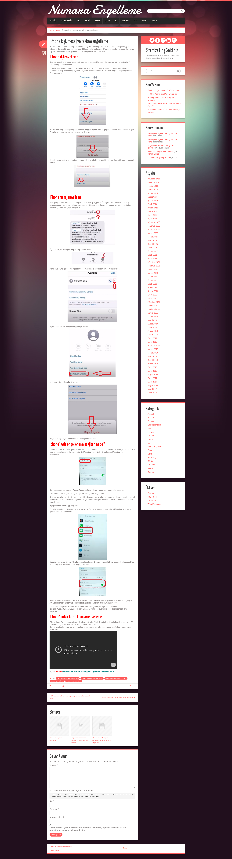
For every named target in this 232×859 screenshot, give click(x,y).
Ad (52, 801)
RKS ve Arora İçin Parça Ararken (162, 94)
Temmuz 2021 (154, 266)
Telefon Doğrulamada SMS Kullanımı (164, 90)
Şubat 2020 (153, 324)
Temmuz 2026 (154, 182)
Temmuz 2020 (154, 306)
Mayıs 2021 (153, 273)
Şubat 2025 (153, 244)
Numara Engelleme (94, 9)
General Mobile (66, 20)
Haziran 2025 (154, 229)
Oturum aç (152, 493)
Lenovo (107, 20)
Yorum (54, 765)
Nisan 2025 (153, 237)
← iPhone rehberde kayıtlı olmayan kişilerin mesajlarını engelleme (70, 697)
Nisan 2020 (153, 316)
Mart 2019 (152, 356)
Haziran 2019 (154, 345)
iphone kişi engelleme (57, 681)
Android (53, 20)
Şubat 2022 (153, 251)
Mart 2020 (152, 320)
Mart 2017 (152, 389)
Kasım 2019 (153, 335)
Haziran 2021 (154, 269)
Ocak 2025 (152, 248)
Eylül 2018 (152, 371)
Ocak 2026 (152, 204)
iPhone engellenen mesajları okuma (115, 678)
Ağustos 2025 (154, 222)
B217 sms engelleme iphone (160, 151)
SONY (135, 20)
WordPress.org (154, 504)
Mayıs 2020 (153, 313)
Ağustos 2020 (154, 302)
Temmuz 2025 (154, 226)
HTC (78, 20)
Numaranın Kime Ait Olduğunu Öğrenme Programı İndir (88, 672)
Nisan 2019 (153, 353)
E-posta (54, 809)
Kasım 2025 (153, 211)
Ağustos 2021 (154, 262)
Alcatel (151, 414)
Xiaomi (151, 472)
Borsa (125, 848)
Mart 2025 (152, 240)
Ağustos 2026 (154, 179)
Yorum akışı (153, 500)
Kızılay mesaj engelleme (159, 157)
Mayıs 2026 (153, 190)
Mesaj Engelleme (155, 446)
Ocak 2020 (152, 327)
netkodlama (55, 850)
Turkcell (151, 465)
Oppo (150, 450)
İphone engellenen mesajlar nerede (92, 678)
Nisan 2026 (153, 193)
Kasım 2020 (153, 291)
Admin (66, 686)
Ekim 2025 (152, 215)
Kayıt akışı (152, 497)
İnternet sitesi (57, 817)
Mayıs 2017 (153, 385)
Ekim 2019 (152, 338)
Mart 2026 (152, 197)
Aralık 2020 (153, 287)
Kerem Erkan (153, 154)
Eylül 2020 (152, 298)
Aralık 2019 (153, 331)
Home (51, 30)
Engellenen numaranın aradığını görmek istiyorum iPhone (79, 740)
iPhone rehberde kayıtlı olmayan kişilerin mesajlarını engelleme (101, 740)
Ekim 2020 (152, 295)
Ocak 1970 (152, 393)
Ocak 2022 (152, 255)
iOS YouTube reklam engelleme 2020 (68, 678)
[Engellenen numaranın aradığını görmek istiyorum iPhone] (80, 725)
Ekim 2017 (152, 378)
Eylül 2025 (152, 219)
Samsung (125, 20)
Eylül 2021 (152, 258)
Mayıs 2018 (153, 374)
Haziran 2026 (154, 186)
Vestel (154, 20)
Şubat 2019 (153, 360)
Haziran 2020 (154, 309)
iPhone (97, 20)
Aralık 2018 (153, 364)
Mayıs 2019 (153, 349)
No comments (56, 686)
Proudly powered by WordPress (61, 847)
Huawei (87, 20)
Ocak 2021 (152, 284)
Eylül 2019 (152, 342)
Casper (144, 20)
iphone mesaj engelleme (74, 681)
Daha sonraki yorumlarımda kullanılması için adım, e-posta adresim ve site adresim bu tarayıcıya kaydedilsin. (88, 828)
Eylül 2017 (152, 382)
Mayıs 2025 (153, 233)
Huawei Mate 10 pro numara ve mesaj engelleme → (118, 697)
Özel (150, 454)
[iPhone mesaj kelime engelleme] (59, 725)
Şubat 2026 (153, 200)
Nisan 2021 (153, 277)
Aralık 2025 (153, 208)
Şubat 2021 (153, 280)
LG (116, 20)
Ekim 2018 (152, 367)
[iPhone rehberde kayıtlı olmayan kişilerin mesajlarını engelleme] (102, 725)
